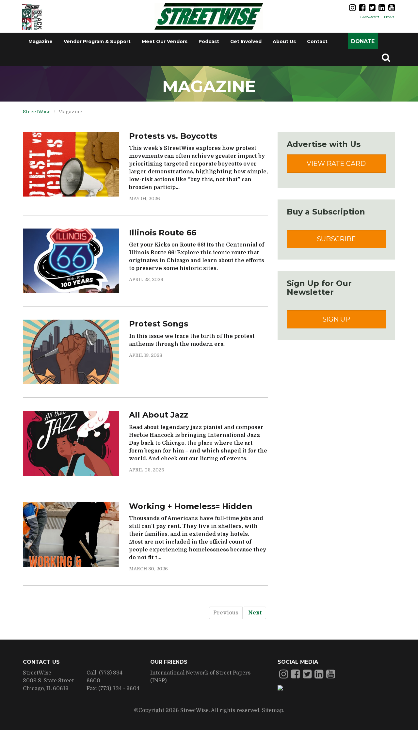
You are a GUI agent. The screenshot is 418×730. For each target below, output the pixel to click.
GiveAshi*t (369, 16)
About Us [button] (284, 41)
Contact (317, 41)
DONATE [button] (363, 41)
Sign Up (336, 319)
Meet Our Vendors (164, 41)
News (389, 16)
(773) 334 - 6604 (118, 688)
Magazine (40, 41)
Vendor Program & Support (97, 41)
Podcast (209, 41)
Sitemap (272, 710)
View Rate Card (336, 163)
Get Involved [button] (246, 41)
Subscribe (336, 239)
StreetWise (37, 112)
